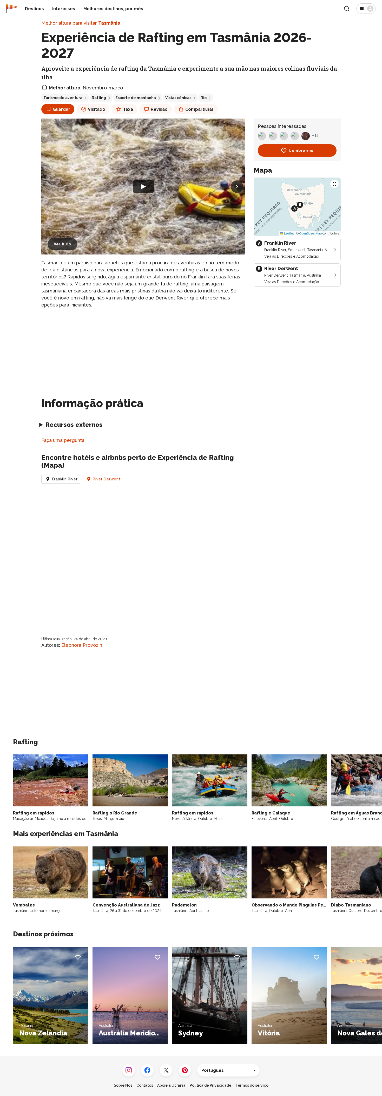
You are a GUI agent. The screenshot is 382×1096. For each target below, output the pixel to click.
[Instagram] (128, 1070)
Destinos (34, 8)
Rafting (99, 98)
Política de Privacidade (210, 1085)
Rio (204, 98)
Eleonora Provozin (81, 645)
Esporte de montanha (135, 98)
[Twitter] (166, 1070)
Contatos (144, 1085)
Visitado (96, 109)
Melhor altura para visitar (80, 23)
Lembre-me (301, 150)
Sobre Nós (123, 1085)
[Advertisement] (143, 349)
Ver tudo (62, 244)
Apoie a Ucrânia (171, 1085)
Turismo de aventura (62, 98)
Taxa (128, 109)
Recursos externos (73, 424)
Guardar (61, 109)
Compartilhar (199, 109)
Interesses (63, 8)
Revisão (159, 109)
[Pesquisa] (346, 8)
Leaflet (288, 233)
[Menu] (366, 8)
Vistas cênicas (178, 98)
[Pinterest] (185, 1070)
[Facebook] (147, 1070)
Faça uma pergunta (62, 440)
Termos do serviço (251, 1085)
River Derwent (106, 479)
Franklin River (65, 479)
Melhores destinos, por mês (113, 8)
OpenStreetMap (310, 233)
